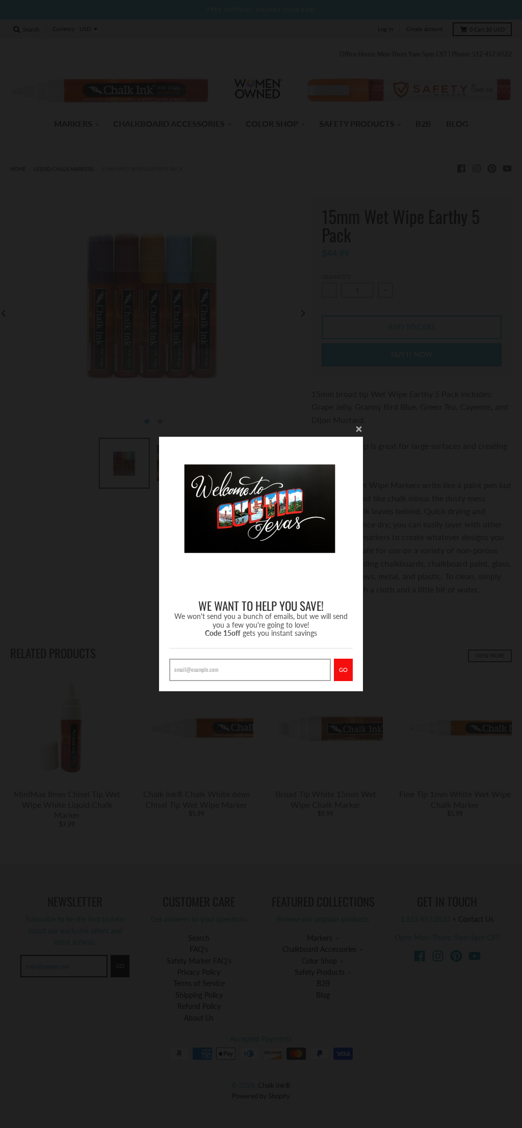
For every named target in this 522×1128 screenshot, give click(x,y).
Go (343, 669)
